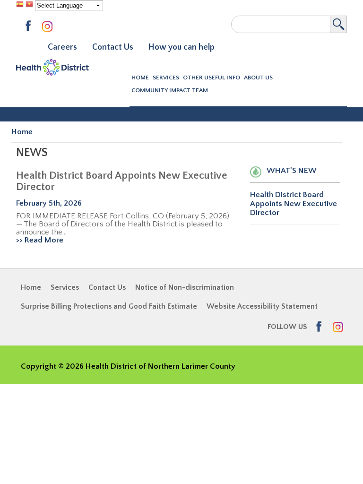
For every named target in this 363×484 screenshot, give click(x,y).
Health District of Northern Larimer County (52, 69)
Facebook (31, 26)
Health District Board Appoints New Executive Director (121, 181)
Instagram (49, 27)
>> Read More (39, 240)
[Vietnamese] (29, 5)
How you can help (181, 47)
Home (140, 77)
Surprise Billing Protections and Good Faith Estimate (109, 306)
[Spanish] (20, 5)
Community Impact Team (169, 90)
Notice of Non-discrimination (184, 287)
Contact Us (112, 47)
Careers (62, 47)
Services (65, 287)
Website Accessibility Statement (262, 306)
